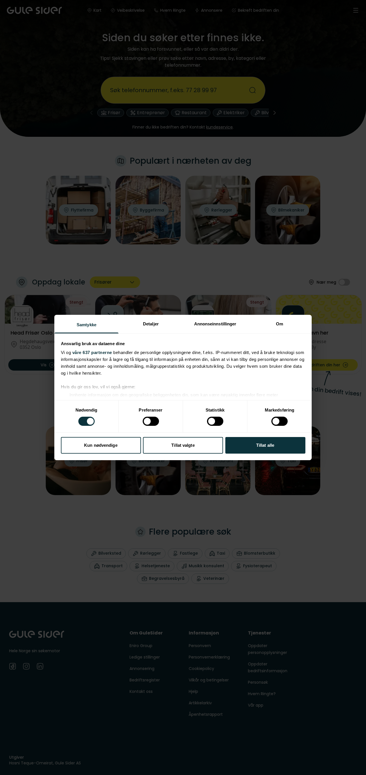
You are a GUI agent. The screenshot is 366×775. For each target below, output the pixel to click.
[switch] (151, 421)
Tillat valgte (182, 445)
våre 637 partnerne (92, 352)
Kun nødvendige (100, 445)
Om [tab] (279, 323)
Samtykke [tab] (86, 324)
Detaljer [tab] (151, 323)
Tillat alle (265, 445)
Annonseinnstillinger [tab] (215, 323)
